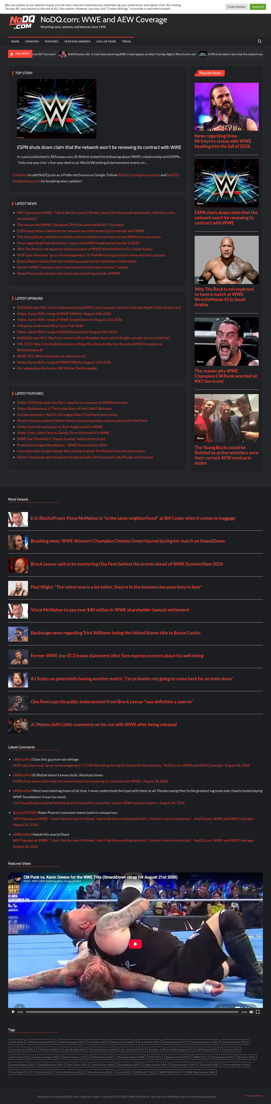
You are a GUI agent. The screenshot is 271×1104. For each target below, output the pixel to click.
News (15, 41)
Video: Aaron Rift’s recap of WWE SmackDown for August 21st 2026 (69, 319)
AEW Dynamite (41, 1042)
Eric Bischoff (132, 1049)
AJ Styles (97, 1042)
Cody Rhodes (74, 1049)
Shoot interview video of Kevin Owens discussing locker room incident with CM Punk (82, 420)
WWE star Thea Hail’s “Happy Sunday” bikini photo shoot (61, 439)
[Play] (13, 1012)
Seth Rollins (102, 1064)
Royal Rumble (51, 1064)
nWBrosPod (22, 759)
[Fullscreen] (258, 1012)
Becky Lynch (122, 1042)
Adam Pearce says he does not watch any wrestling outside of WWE (68, 273)
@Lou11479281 (25, 812)
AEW (16, 1042)
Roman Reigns (22, 1064)
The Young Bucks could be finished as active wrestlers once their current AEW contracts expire (89, 237)
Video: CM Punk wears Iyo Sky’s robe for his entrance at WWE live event (72, 402)
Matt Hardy (101, 1057)
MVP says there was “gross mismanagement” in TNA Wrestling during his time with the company (91, 255)
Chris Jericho (21, 1049)
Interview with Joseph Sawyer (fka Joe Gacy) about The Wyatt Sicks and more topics (81, 451)
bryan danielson (204, 1042)
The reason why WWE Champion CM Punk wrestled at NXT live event (70, 224)
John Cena (20, 1057)
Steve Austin (156, 1064)
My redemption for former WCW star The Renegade (57, 368)
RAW (200, 1057)
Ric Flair (246, 1057)
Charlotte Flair (235, 1042)
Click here (20, 175)
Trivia (126, 41)
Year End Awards (77, 41)
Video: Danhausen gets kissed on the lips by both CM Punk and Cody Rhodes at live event (85, 457)
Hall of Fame (106, 41)
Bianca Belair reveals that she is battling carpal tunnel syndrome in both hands (77, 261)
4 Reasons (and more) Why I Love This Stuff (50, 325)
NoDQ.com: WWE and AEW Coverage (103, 19)
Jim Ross (230, 1049)
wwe (123, 1072)
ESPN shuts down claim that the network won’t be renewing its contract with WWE (99, 147)
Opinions (32, 41)
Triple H (43, 1072)
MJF (155, 1057)
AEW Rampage (71, 1042)
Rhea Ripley (222, 1057)
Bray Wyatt (148, 1042)
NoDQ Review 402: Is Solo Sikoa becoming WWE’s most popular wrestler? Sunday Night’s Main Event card (95, 54)
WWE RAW (170, 1072)
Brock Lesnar (174, 1042)
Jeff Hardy (207, 1049)
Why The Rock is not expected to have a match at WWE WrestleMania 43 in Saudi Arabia (84, 249)
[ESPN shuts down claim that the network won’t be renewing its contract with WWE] (167, 54)
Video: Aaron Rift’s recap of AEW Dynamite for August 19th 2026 (67, 332)
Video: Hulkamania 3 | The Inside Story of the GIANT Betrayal (64, 408)
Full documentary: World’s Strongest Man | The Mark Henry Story (67, 414)
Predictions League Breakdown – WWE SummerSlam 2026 (62, 445)
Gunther (157, 1049)
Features (51, 41)
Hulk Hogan (181, 1049)
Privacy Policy (254, 1095)
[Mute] (251, 1012)
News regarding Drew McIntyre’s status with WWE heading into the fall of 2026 (78, 243)
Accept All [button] (258, 6)
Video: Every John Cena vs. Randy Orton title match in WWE (63, 432)
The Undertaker (236, 1064)
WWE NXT (145, 1072)
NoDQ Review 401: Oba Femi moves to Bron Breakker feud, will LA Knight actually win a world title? (93, 338)
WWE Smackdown (200, 1072)
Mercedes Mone (130, 1057)
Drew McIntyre (103, 1049)
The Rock (209, 1064)
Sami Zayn (77, 1064)
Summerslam (183, 1064)
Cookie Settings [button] (236, 6)
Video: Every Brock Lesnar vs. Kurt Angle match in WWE (60, 426)
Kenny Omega (46, 1057)
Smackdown (129, 1064)
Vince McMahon (70, 1072)
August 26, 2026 (237, 765)
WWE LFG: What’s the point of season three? (51, 356)
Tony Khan (20, 1072)
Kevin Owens (74, 1057)
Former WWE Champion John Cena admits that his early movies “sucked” (73, 267)
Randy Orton (177, 1057)
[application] (135, 944)
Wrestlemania (100, 1072)
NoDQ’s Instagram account (139, 175)
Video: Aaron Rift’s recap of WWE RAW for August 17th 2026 (64, 362)
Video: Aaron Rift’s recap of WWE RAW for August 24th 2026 (64, 313)
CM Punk (48, 1049)
